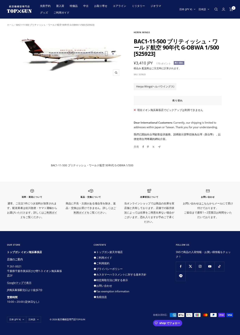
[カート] (231, 9)
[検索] (216, 9)
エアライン (119, 6)
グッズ (44, 12)
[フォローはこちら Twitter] (190, 266)
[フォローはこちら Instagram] (200, 266)
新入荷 (60, 6)
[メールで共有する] (159, 147)
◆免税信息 (100, 297)
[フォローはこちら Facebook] (181, 266)
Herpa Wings (142, 32)
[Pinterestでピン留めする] (148, 147)
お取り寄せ (100, 6)
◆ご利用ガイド (103, 257)
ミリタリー (138, 6)
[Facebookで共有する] (143, 147)
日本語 (202, 9)
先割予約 (45, 6)
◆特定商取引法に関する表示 (111, 280)
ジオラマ (156, 6)
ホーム (10, 24)
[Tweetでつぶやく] (153, 147)
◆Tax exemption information (111, 291)
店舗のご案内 (15, 259)
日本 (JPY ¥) (185, 9)
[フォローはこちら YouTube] (210, 266)
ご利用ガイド (61, 12)
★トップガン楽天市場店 (108, 252)
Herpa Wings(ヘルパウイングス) (155, 86)
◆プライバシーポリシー (108, 269)
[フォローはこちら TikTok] (219, 266)
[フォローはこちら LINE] (181, 276)
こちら (205, 203)
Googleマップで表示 (19, 282)
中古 (86, 6)
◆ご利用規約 (101, 263)
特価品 (74, 6)
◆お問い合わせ (103, 285)
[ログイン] (223, 9)
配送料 (145, 68)
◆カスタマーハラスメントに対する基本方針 (120, 274)
